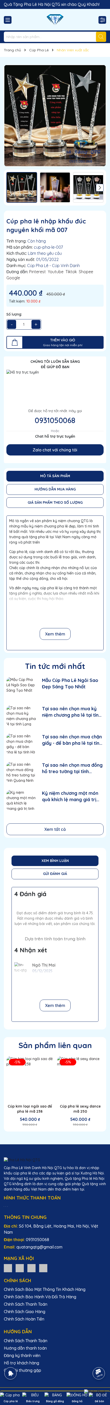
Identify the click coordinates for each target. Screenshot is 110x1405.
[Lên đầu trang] (99, 1359)
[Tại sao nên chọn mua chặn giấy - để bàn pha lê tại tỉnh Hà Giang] (21, 744)
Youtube (55, 271)
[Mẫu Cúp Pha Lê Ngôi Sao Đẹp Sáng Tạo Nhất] (21, 687)
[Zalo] (8, 1268)
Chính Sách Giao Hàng (24, 1311)
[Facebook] (20, 1268)
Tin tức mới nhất (55, 666)
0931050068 (55, 420)
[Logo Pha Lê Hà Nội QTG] (55, 19)
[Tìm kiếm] (101, 37)
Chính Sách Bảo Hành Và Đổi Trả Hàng (40, 1296)
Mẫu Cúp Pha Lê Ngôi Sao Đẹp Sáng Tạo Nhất (70, 683)
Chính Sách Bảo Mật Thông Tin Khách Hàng (44, 1289)
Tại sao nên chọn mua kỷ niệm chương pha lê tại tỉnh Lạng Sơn (71, 712)
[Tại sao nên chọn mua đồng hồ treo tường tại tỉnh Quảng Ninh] (21, 772)
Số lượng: (14, 314)
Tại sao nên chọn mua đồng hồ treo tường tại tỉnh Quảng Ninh (72, 768)
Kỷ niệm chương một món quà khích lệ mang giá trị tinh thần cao (70, 796)
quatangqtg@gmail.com (39, 1247)
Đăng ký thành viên (22, 1355)
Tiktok (71, 271)
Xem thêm (55, 634)
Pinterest (37, 271)
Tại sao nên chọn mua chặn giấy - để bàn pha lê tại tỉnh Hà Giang (72, 740)
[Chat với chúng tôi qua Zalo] (94, 1392)
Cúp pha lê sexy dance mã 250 (80, 1109)
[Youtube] (31, 1268)
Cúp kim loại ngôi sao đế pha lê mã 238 (30, 1109)
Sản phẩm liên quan (55, 1045)
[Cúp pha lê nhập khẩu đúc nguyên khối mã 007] (55, 116)
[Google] (43, 1268)
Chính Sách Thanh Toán (25, 1304)
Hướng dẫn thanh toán (25, 1348)
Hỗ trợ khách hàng (21, 1362)
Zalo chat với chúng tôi (55, 449)
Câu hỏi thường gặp (22, 1370)
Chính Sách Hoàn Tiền (24, 1319)
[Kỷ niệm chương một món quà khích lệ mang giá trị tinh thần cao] (21, 800)
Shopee (86, 271)
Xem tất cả (55, 829)
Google (13, 277)
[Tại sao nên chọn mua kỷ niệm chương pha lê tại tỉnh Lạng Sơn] (21, 715)
